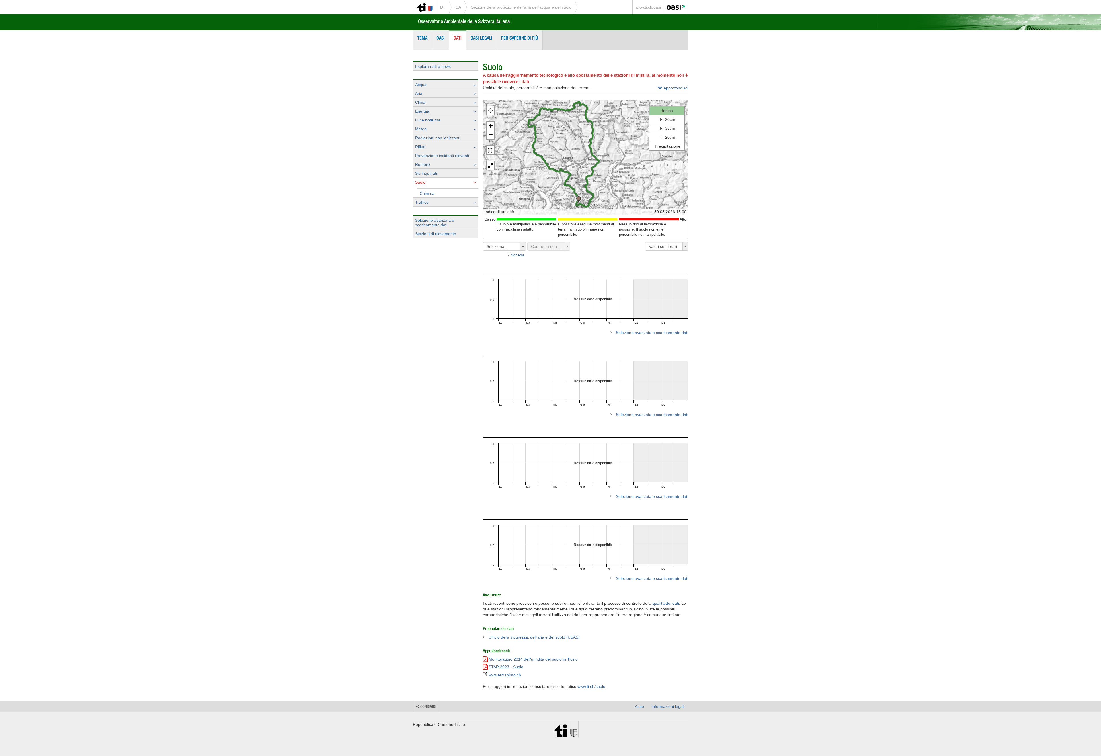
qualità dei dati (666, 603)
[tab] (673, 89)
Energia (422, 111)
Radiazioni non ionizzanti (437, 138)
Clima (420, 102)
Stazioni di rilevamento (435, 233)
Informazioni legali (667, 706)
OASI (440, 38)
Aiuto (639, 706)
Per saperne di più (519, 38)
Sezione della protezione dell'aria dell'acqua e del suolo (521, 7)
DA (458, 7)
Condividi (427, 706)
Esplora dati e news (433, 66)
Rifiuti (420, 146)
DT (443, 7)
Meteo (421, 129)
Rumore (422, 164)
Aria (418, 93)
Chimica (427, 193)
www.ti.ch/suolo (591, 686)
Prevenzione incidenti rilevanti (442, 155)
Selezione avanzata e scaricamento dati (434, 222)
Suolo (420, 182)
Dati (458, 38)
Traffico (422, 202)
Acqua (421, 84)
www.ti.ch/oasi (648, 7)
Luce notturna (427, 120)
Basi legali (481, 38)
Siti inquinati (426, 173)
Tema (422, 38)
